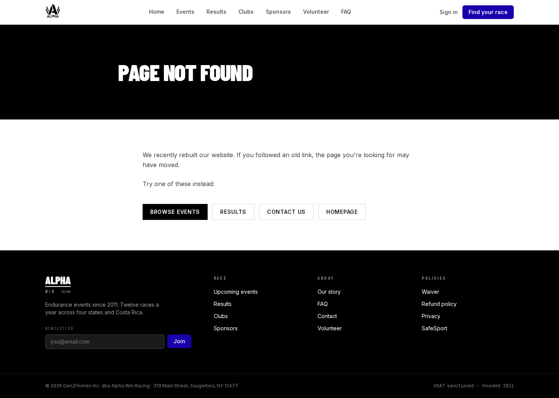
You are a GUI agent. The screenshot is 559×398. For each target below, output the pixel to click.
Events (185, 11)
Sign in (449, 12)
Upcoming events (236, 291)
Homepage (342, 212)
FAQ (346, 11)
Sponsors (278, 11)
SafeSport (434, 328)
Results (216, 11)
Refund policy (439, 304)
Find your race (488, 12)
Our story (329, 291)
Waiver (430, 291)
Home (156, 11)
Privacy (431, 316)
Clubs (246, 11)
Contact (327, 316)
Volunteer (316, 11)
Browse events (175, 212)
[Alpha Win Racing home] (52, 12)
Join (179, 341)
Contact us (286, 212)
